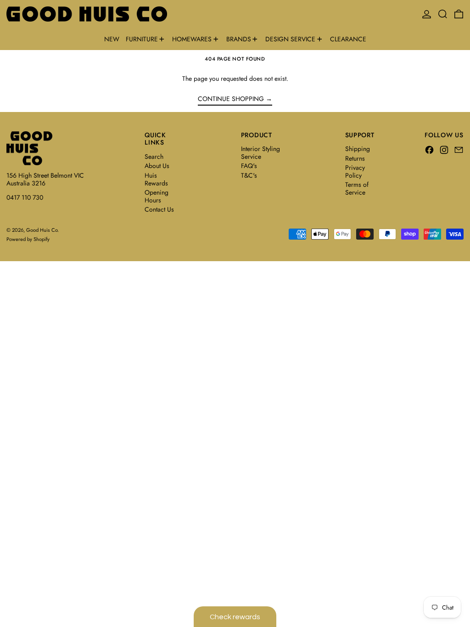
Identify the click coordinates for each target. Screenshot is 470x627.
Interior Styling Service (260, 152)
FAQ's (249, 165)
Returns (355, 158)
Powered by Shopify (28, 239)
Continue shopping (231, 99)
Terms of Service (357, 188)
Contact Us (159, 209)
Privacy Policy (355, 171)
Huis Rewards (156, 179)
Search (154, 156)
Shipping (357, 148)
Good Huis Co (41, 230)
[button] (443, 14)
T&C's (249, 175)
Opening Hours (156, 196)
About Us (157, 165)
